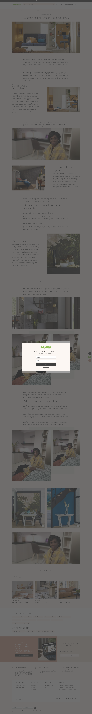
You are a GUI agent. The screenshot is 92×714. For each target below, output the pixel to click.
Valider (46, 364)
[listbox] (46, 357)
